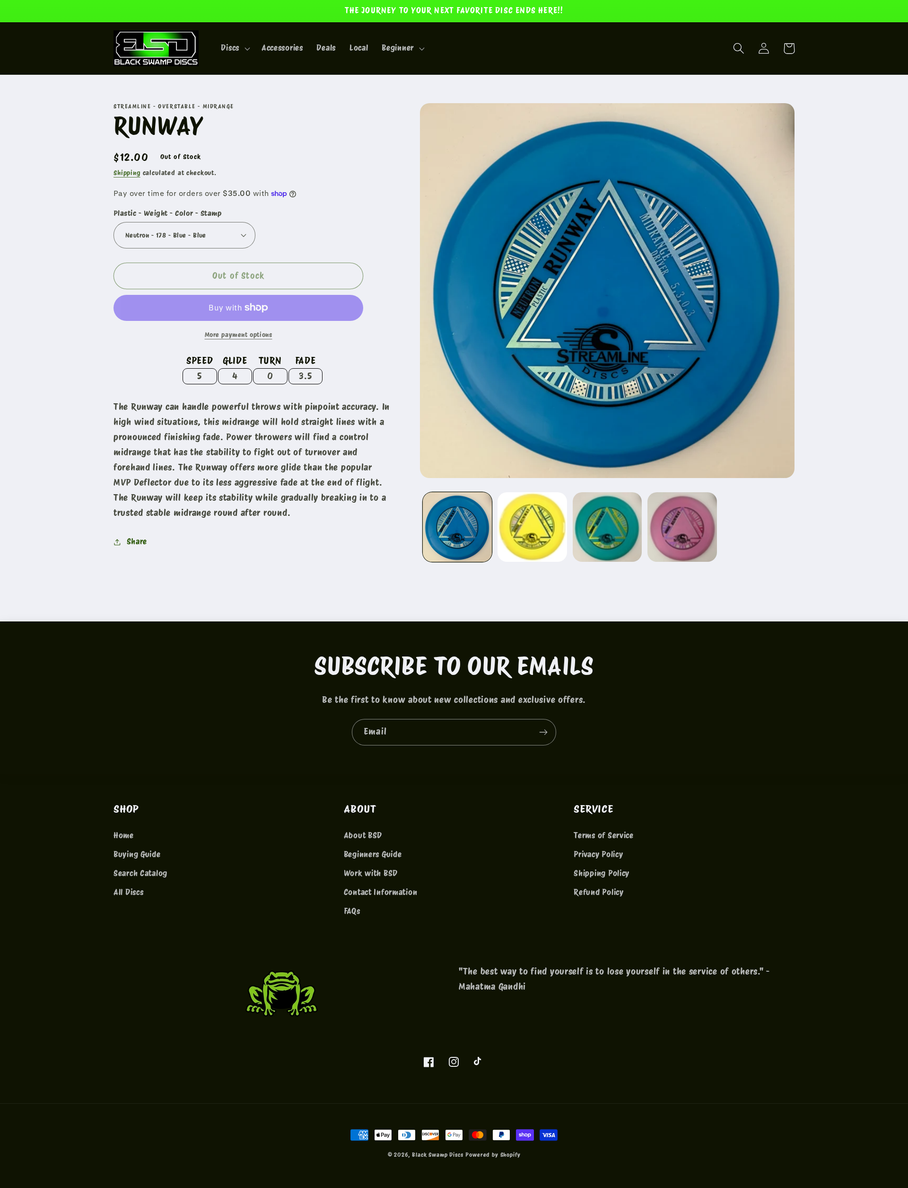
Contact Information (381, 892)
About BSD (363, 835)
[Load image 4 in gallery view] (681, 526)
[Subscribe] (543, 732)
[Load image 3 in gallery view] (607, 526)
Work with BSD (371, 873)
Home (124, 835)
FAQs (352, 911)
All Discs (128, 892)
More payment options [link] (238, 334)
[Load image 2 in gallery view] (532, 526)
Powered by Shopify (492, 1154)
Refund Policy (598, 892)
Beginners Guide (373, 854)
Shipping (127, 172)
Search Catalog (140, 873)
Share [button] (137, 541)
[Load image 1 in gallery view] (457, 526)
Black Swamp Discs (437, 1154)
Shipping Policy (601, 873)
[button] (234, 48)
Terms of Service (604, 835)
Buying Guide (137, 854)
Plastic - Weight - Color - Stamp (168, 213)
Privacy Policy (598, 854)
